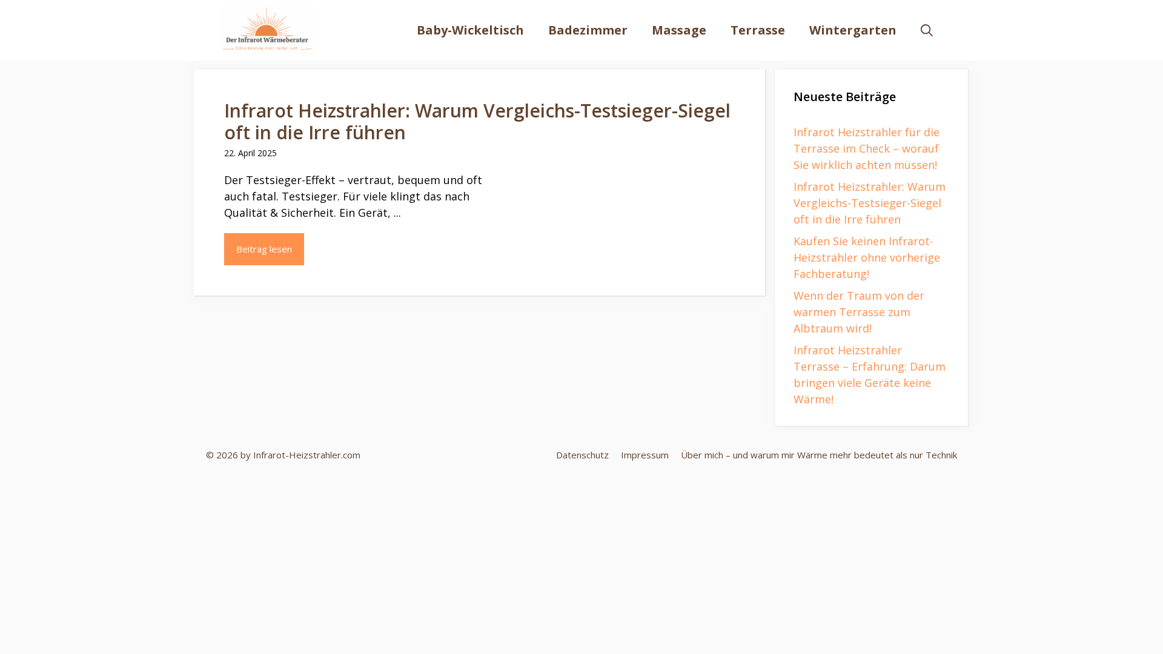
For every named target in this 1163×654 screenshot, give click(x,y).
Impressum (645, 455)
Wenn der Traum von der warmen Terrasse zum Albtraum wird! (859, 311)
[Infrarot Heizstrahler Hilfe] (267, 30)
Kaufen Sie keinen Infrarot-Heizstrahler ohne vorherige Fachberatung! (867, 257)
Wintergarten (852, 30)
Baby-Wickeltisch (470, 30)
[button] (927, 30)
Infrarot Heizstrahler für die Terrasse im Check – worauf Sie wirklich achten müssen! (866, 148)
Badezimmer (588, 30)
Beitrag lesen (264, 249)
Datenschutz (582, 455)
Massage (679, 30)
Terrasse (758, 30)
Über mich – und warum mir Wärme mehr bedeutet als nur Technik (819, 455)
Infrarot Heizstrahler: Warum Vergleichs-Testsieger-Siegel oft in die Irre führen (477, 121)
